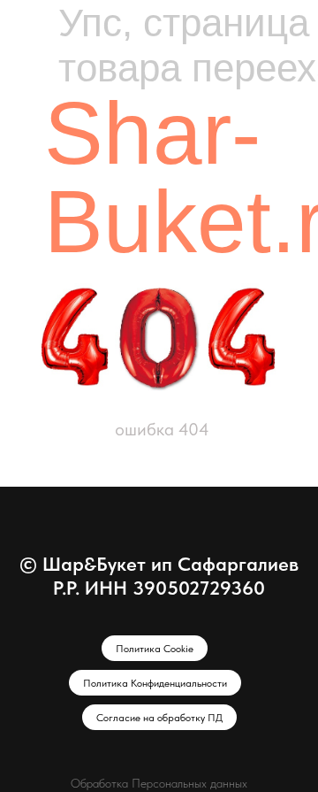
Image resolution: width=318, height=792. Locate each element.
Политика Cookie (154, 648)
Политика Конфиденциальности (155, 683)
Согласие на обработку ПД (159, 717)
